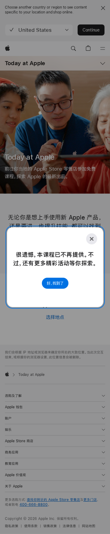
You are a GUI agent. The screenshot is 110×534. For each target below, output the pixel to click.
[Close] (91, 239)
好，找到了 (55, 283)
